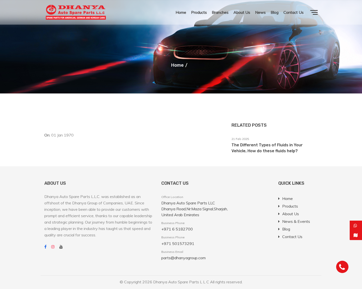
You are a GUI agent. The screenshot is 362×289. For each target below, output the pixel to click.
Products (199, 12)
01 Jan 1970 (62, 135)
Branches (220, 12)
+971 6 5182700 (177, 229)
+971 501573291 (177, 243)
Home (181, 12)
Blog (275, 12)
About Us (241, 12)
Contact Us (293, 12)
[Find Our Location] (356, 235)
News (260, 12)
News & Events (296, 221)
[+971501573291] (356, 225)
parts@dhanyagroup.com (183, 257)
